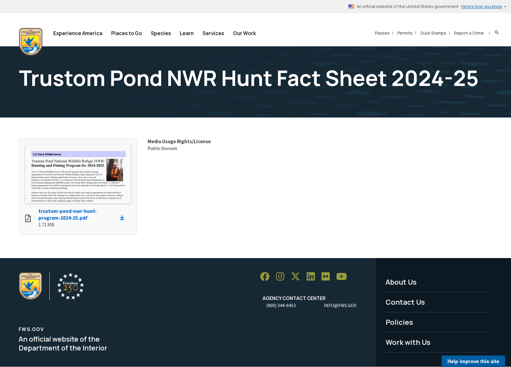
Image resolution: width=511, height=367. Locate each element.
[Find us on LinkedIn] (313, 276)
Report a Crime (469, 33)
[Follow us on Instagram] (282, 276)
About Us (401, 282)
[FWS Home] (31, 42)
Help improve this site (473, 361)
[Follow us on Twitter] (297, 276)
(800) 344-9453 (281, 305)
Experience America (77, 33)
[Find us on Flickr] (327, 276)
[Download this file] (123, 218)
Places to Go (126, 33)
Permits (405, 33)
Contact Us (405, 302)
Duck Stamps (433, 33)
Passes (382, 33)
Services (213, 33)
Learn (187, 33)
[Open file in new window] (28, 219)
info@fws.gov (340, 305)
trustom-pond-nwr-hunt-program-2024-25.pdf (67, 214)
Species (161, 33)
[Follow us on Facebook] (267, 276)
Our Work (244, 33)
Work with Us (408, 342)
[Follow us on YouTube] (343, 276)
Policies (399, 322)
